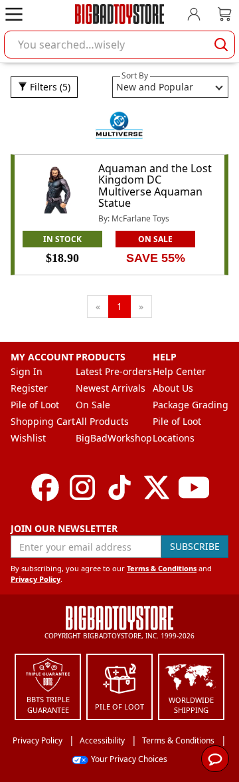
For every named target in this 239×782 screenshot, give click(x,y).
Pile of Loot (35, 404)
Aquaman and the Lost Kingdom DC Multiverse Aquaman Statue (155, 186)
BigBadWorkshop (114, 438)
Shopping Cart (43, 421)
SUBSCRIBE (195, 546)
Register (29, 388)
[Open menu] (14, 14)
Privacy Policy (35, 579)
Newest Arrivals (110, 388)
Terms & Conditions (162, 568)
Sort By (134, 75)
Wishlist (28, 438)
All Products (102, 421)
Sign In (26, 371)
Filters (48, 86)
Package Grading (190, 404)
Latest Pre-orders (114, 371)
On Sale (93, 404)
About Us (173, 388)
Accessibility (102, 740)
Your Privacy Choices (129, 759)
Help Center (179, 371)
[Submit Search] (221, 45)
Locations (174, 438)
